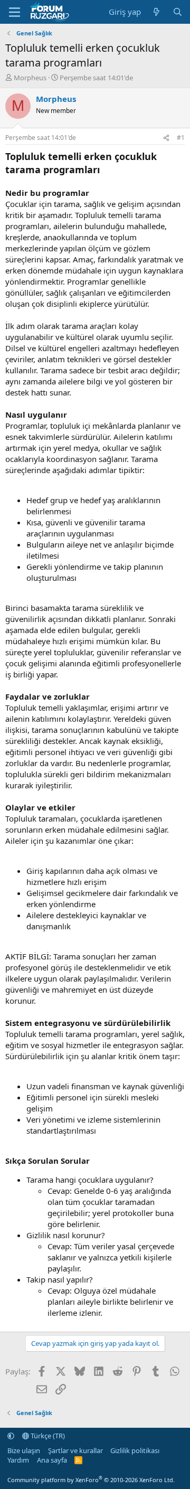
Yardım (18, 1460)
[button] (10, 1435)
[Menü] (14, 12)
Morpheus (30, 77)
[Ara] (177, 12)
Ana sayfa (52, 1460)
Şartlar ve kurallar (75, 1450)
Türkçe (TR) (47, 1435)
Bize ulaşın (23, 1450)
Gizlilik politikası (134, 1450)
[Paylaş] (166, 138)
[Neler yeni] (156, 12)
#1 (181, 137)
